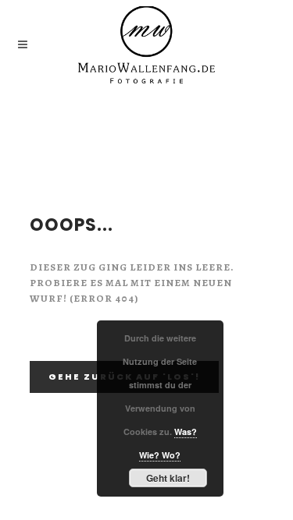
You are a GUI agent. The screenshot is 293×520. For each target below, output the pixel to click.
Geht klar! (168, 478)
